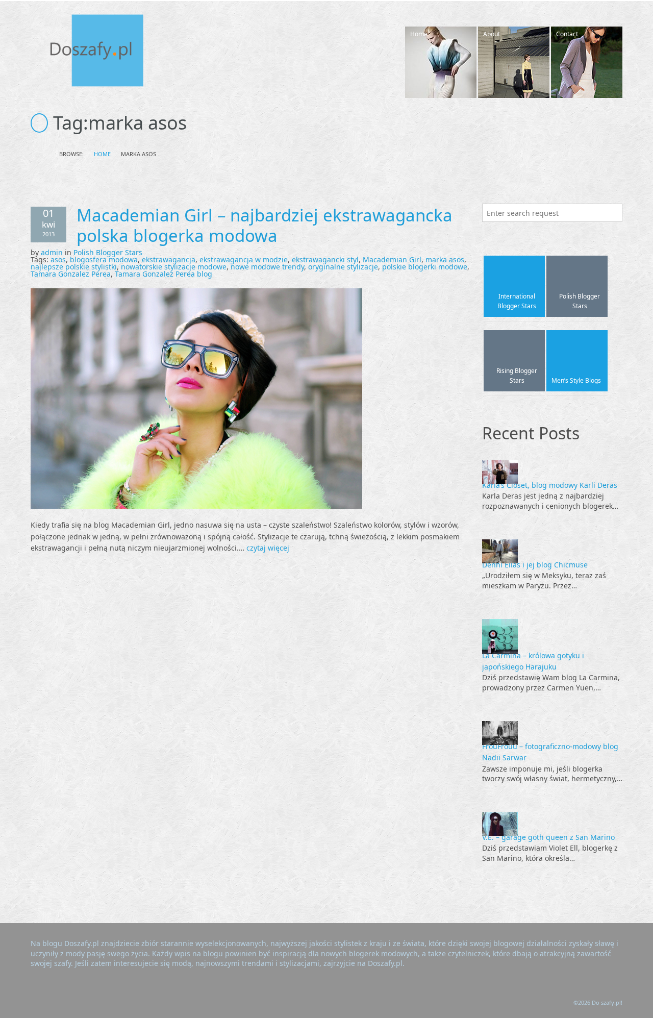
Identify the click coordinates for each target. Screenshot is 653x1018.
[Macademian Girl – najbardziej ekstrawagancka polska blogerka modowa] (196, 398)
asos (58, 259)
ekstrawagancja (168, 259)
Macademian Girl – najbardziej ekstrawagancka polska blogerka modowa (265, 225)
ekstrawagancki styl (325, 259)
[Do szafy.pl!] (107, 52)
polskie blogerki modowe (424, 266)
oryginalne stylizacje (343, 266)
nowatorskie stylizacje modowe (174, 266)
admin (52, 252)
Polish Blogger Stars (107, 252)
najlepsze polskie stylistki (74, 266)
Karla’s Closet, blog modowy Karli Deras (549, 485)
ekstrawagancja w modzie (243, 259)
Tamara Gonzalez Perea (71, 274)
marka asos (444, 259)
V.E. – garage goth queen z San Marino (548, 837)
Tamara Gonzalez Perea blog (163, 274)
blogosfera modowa (104, 259)
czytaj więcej (267, 548)
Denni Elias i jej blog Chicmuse (535, 564)
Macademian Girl (392, 259)
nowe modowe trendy (267, 266)
